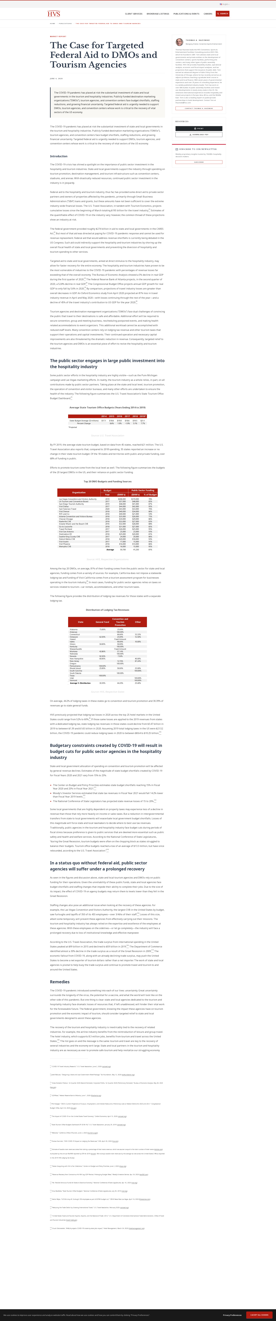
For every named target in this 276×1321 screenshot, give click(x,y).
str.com (93, 1154)
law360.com (144, 1174)
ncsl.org (134, 1183)
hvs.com (115, 1141)
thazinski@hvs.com (183, 103)
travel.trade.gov (71, 1220)
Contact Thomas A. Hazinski (199, 108)
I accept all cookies (259, 1315)
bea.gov (53, 1087)
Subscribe (199, 162)
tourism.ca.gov (92, 1133)
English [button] (225, 4)
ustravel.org (106, 1066)
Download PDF (201, 135)
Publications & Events (186, 13)
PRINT (200, 129)
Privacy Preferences (232, 1315)
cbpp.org (123, 1166)
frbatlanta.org (96, 1095)
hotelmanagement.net (136, 1228)
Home (52, 23)
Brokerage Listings (158, 13)
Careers (208, 13)
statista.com (158, 1149)
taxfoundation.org (128, 1075)
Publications (65, 23)
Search (224, 13)
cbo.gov (73, 1108)
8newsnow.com (145, 1199)
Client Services (133, 13)
